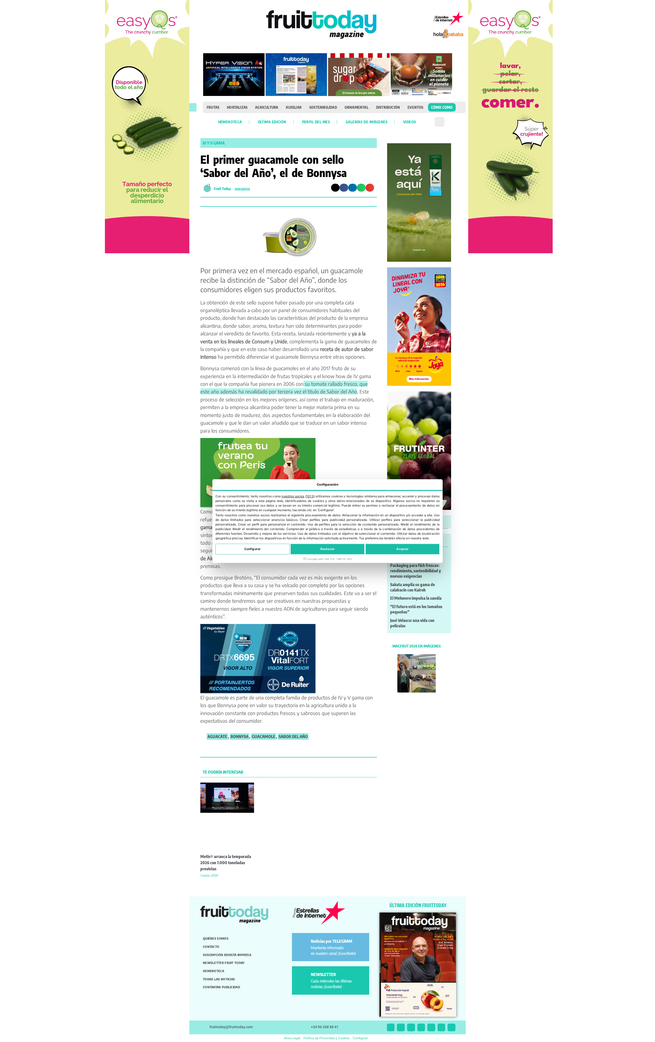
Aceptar (402, 549)
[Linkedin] (421, 1028)
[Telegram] (441, 1028)
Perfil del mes (316, 121)
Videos (409, 121)
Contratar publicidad (221, 987)
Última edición (272, 121)
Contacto (211, 947)
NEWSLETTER (323, 974)
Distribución (388, 107)
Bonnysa (239, 736)
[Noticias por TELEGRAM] (302, 943)
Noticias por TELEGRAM (331, 941)
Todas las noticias (219, 979)
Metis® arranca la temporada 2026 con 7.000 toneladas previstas (225, 862)
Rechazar (327, 549)
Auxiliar (294, 107)
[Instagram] (401, 1028)
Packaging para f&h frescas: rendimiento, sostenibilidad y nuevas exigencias (415, 571)
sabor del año (293, 736)
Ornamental (356, 107)
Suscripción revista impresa (227, 955)
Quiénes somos (215, 938)
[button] (192, 107)
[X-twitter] (391, 1028)
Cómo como (442, 107)
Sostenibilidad (323, 107)
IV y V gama (214, 143)
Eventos (415, 107)
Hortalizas (237, 107)
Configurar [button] (360, 1038)
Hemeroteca (230, 121)
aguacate (217, 736)
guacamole (263, 736)
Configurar (252, 549)
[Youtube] (431, 1028)
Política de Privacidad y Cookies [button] (326, 1038)
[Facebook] (411, 1028)
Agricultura (266, 107)
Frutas (213, 107)
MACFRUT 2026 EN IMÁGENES (416, 646)
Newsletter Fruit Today (224, 963)
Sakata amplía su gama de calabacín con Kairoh (412, 587)
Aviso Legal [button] (292, 1038)
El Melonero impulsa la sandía (416, 598)
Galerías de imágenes (366, 121)
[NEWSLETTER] (302, 976)
